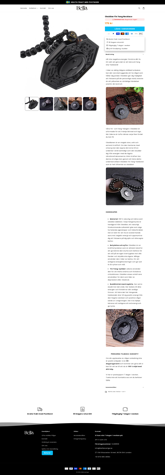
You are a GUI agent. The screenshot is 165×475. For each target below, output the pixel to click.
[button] (139, 8)
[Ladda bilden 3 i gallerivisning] (61, 104)
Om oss (44, 446)
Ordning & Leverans (49, 442)
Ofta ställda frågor (49, 435)
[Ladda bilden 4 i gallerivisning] (75, 104)
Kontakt (45, 439)
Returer (47, 453)
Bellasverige (85, 472)
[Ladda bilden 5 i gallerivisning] (89, 104)
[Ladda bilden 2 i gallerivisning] (46, 104)
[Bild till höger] (99, 104)
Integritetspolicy (80, 439)
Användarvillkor (79, 435)
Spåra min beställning (50, 449)
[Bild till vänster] (22, 104)
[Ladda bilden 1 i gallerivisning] (32, 104)
